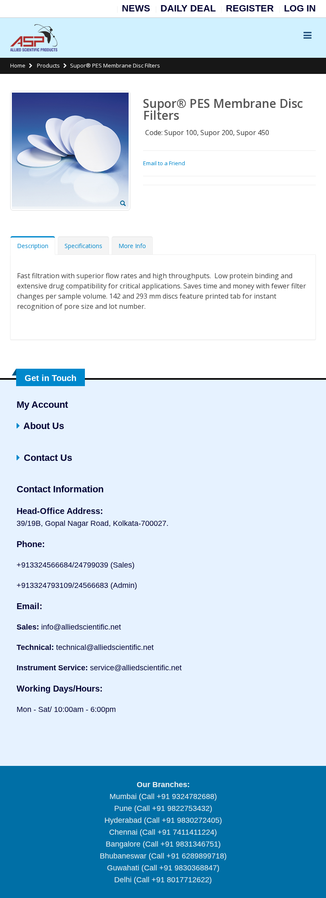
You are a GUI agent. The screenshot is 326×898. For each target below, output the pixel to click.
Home (17, 65)
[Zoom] (123, 204)
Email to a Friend (164, 163)
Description (32, 246)
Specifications (83, 246)
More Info (132, 246)
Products (48, 65)
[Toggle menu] (307, 34)
